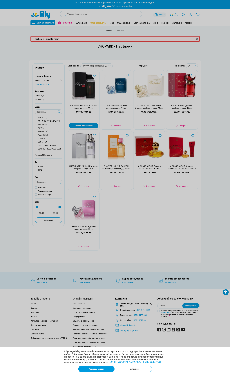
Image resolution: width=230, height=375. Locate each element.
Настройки (134, 369)
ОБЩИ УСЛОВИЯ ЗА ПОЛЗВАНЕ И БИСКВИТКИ (135, 362)
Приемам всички (96, 369)
